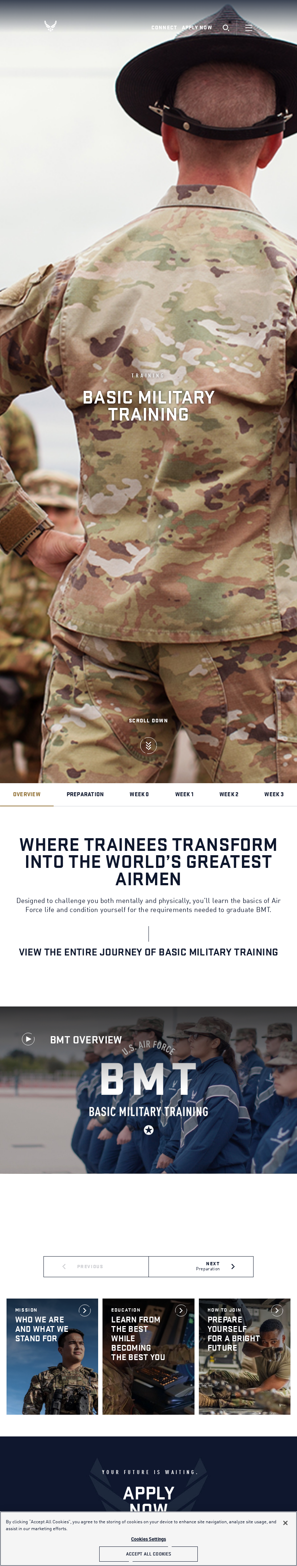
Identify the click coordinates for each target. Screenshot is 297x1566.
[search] (225, 28)
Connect (164, 27)
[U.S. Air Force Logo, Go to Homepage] (56, 25)
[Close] (285, 1523)
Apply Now (197, 27)
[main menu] (248, 27)
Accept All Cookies (148, 1554)
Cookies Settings (148, 1539)
